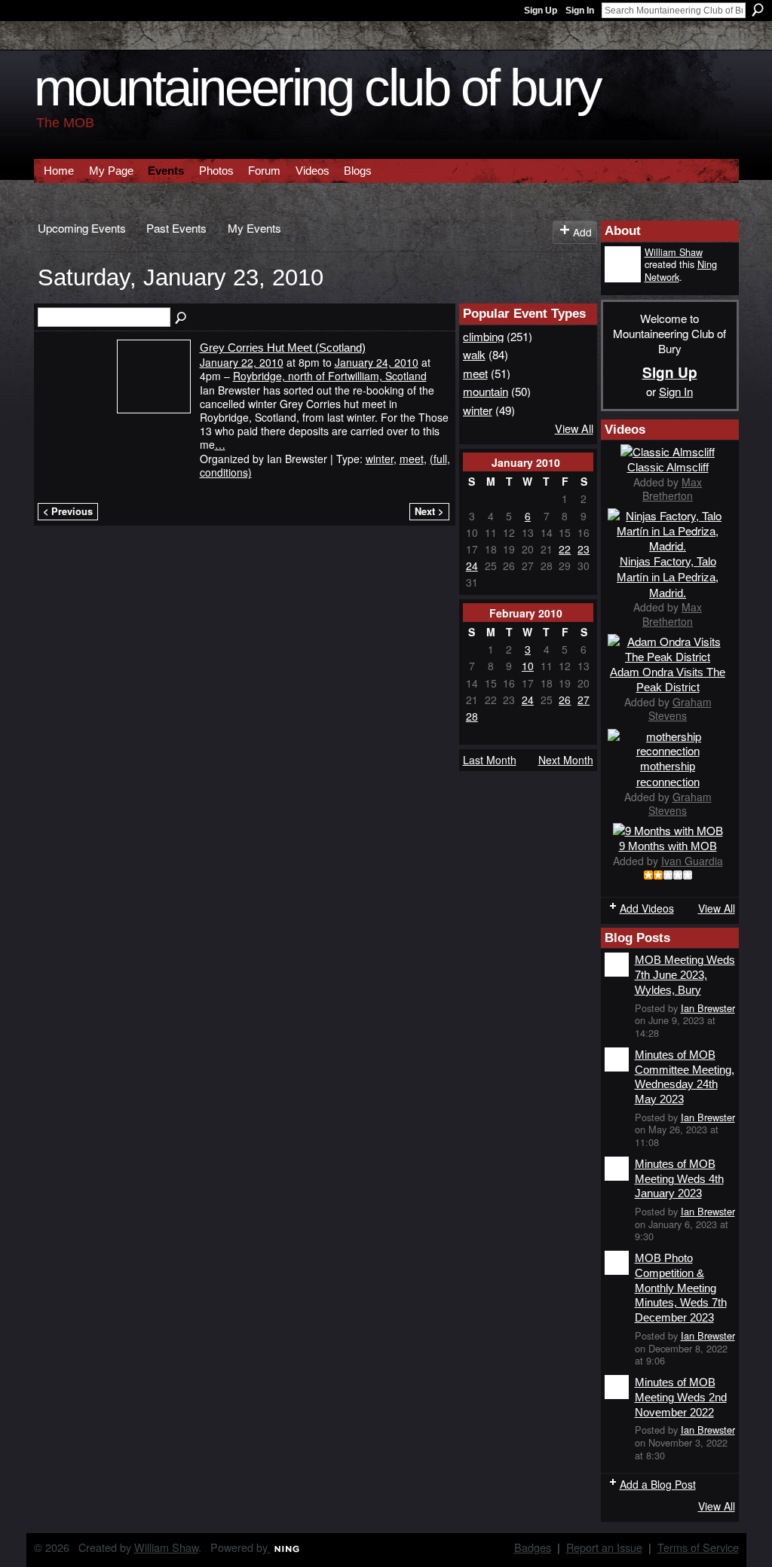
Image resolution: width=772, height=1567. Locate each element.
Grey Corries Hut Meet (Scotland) (283, 347)
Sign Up (540, 10)
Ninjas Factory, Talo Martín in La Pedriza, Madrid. (667, 577)
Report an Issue (604, 1547)
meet (412, 458)
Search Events (181, 318)
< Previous (68, 511)
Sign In (579, 10)
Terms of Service (698, 1547)
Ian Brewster (708, 1008)
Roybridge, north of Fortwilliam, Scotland (330, 375)
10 (528, 665)
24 (472, 565)
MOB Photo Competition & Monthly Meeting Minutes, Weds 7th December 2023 (681, 1287)
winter (380, 458)
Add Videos (647, 908)
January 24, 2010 (376, 362)
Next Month (565, 759)
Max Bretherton (672, 488)
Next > (429, 511)
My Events (254, 227)
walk (474, 354)
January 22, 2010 (241, 362)
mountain (485, 391)
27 (583, 699)
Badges (532, 1547)
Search (758, 10)
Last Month (489, 759)
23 (583, 548)
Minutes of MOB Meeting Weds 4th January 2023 (679, 1178)
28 (472, 716)
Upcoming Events (82, 227)
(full (438, 458)
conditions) (226, 472)
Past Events (176, 227)
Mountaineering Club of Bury (317, 88)
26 (565, 699)
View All (574, 428)
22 (565, 548)
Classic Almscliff (668, 467)
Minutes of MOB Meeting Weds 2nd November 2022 (681, 1397)
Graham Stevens (680, 708)
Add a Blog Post (658, 1484)
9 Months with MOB (668, 846)
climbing (483, 336)
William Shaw (674, 252)
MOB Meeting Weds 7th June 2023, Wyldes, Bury (685, 974)
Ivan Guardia (692, 860)
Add (582, 231)
